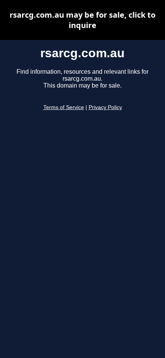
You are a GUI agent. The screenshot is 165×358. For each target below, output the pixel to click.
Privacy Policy (105, 107)
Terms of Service (63, 107)
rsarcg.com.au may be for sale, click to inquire (82, 20)
